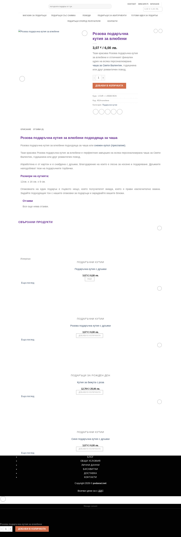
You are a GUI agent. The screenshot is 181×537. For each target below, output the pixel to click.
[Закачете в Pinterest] (113, 112)
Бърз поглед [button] (27, 283)
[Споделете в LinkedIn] (119, 112)
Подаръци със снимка (63, 15)
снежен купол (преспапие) (109, 145)
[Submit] (109, 6)
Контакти (112, 21)
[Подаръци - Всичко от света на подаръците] (31, 6)
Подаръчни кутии (109, 105)
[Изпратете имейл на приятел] (107, 112)
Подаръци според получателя (84, 21)
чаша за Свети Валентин (107, 65)
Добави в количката (109, 85)
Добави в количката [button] (90, 335)
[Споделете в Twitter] (101, 112)
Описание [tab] (26, 129)
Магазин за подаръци (34, 15)
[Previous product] (160, 31)
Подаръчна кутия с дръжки (90, 269)
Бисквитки (90, 469)
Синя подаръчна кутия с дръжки (90, 439)
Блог (90, 457)
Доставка (90, 473)
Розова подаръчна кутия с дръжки (90, 325)
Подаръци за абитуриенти (112, 15)
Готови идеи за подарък (144, 15)
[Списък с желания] (84, 33)
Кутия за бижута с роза (90, 382)
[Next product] (156, 31)
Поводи (87, 15)
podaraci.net (99, 483)
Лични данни (90, 465)
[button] (154, 4)
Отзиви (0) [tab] (38, 129)
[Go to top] (3, 499)
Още (89, 279)
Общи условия (90, 461)
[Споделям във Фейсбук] (95, 112)
